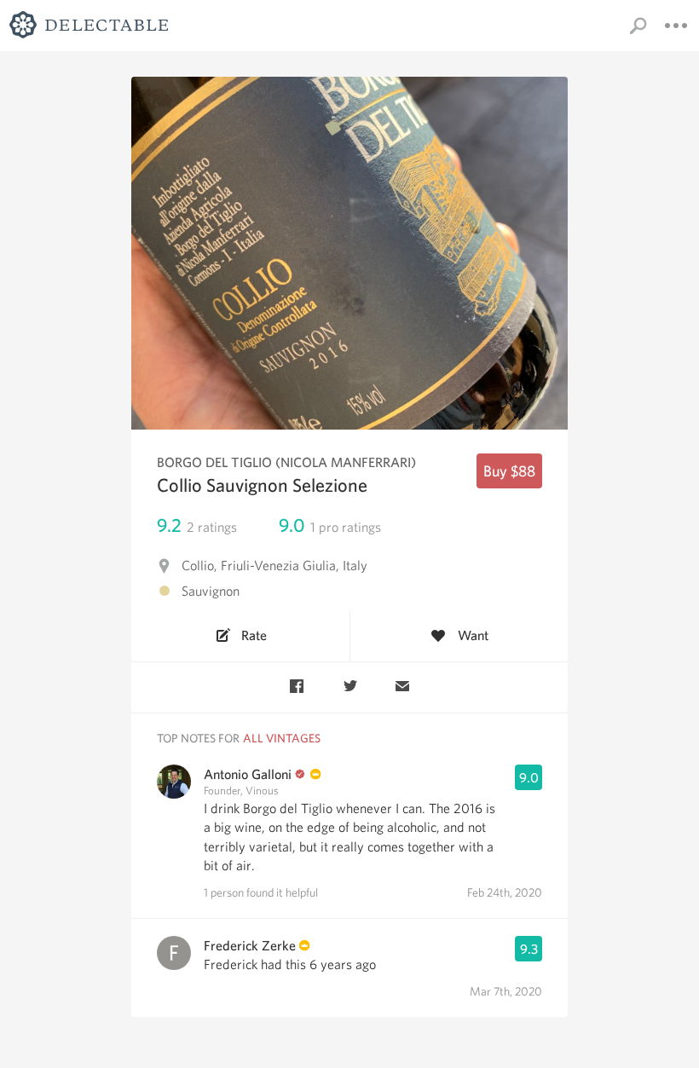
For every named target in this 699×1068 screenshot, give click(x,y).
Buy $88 (509, 471)
